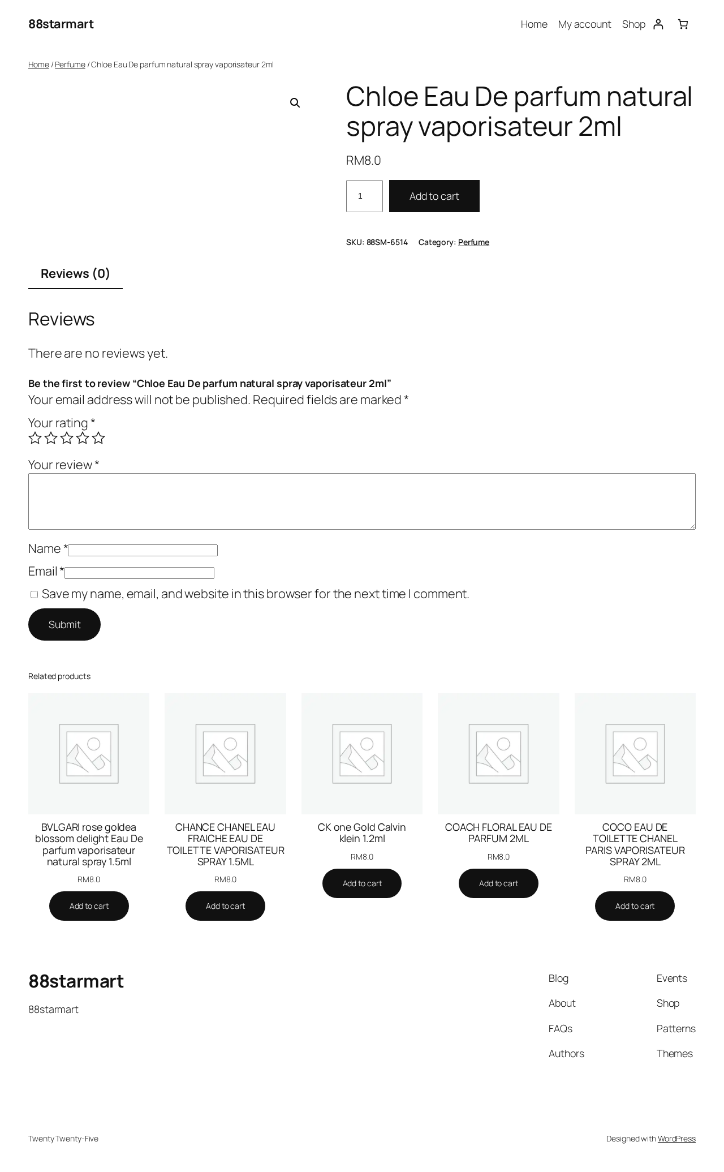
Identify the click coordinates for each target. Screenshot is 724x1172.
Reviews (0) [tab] (76, 273)
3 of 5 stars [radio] (67, 438)
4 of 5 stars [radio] (82, 438)
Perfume (70, 64)
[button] (295, 103)
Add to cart (434, 196)
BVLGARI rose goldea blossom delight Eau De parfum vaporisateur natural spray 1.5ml (89, 843)
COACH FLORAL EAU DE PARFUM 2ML (498, 832)
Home (38, 64)
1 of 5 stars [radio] (35, 438)
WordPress (677, 1138)
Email (46, 571)
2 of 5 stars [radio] (51, 438)
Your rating (62, 422)
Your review (64, 464)
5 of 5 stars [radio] (98, 438)
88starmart (60, 23)
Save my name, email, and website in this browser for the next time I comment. (255, 593)
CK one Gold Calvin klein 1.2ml (362, 832)
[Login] (658, 24)
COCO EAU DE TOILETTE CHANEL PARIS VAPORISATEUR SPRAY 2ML (634, 843)
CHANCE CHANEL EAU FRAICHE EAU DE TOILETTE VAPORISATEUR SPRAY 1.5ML (226, 843)
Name (48, 548)
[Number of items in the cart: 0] (683, 24)
